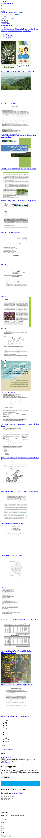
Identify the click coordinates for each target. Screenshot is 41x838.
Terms (8, 762)
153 (6, 731)
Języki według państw (8, 29)
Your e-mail (4, 812)
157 (6, 738)
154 (6, 732)
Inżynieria (8, 31)
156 (6, 736)
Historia (28, 31)
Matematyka (19, 29)
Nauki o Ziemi (9, 36)
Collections (11, 18)
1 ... (6, 722)
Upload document (6, 12)
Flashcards (4, 18)
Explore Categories (7, 3)
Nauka (25, 29)
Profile (3, 27)
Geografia (8, 38)
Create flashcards (17, 12)
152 (6, 729)
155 (6, 734)
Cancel (4, 836)
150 (6, 725)
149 (6, 723)
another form (18, 793)
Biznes (3, 31)
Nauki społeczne (33, 29)
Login (3, 11)
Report (3, 757)
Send (9, 836)
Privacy (3, 762)
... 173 (7, 739)
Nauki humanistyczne (19, 31)
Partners (8, 757)
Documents (4, 749)
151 (6, 727)
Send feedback (6, 777)
